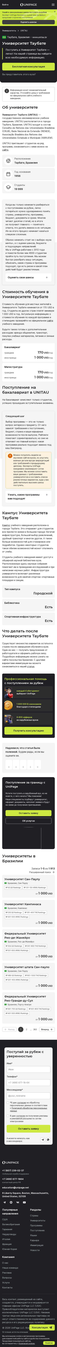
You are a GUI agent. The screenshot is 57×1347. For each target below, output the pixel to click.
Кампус (6, 525)
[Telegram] (42, 1140)
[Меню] (52, 5)
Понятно (49, 1343)
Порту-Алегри (24, 1004)
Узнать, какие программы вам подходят (24, 496)
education (15, 1187)
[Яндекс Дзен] (11, 1202)
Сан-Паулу (23, 883)
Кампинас (22, 908)
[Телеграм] (4, 1202)
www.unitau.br (39, 37)
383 (35, 1029)
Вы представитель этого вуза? (19, 74)
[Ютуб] (24, 1202)
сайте (5, 149)
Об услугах (28, 820)
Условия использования (15, 1332)
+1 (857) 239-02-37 (13, 1170)
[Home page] (28, 4)
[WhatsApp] (48, 1140)
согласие (21, 1102)
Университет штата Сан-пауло (26, 967)
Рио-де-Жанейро (26, 941)
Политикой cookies (27, 1343)
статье (30, 666)
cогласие (20, 1116)
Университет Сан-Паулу (22, 879)
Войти (5, 4)
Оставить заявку (28, 813)
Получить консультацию (28, 730)
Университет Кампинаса (22, 904)
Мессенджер (14, 1089)
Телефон (11, 1076)
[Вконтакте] (17, 1202)
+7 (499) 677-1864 (13, 1179)
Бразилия (12, 883)
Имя (9, 1063)
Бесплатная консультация (28, 66)
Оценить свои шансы (21, 277)
